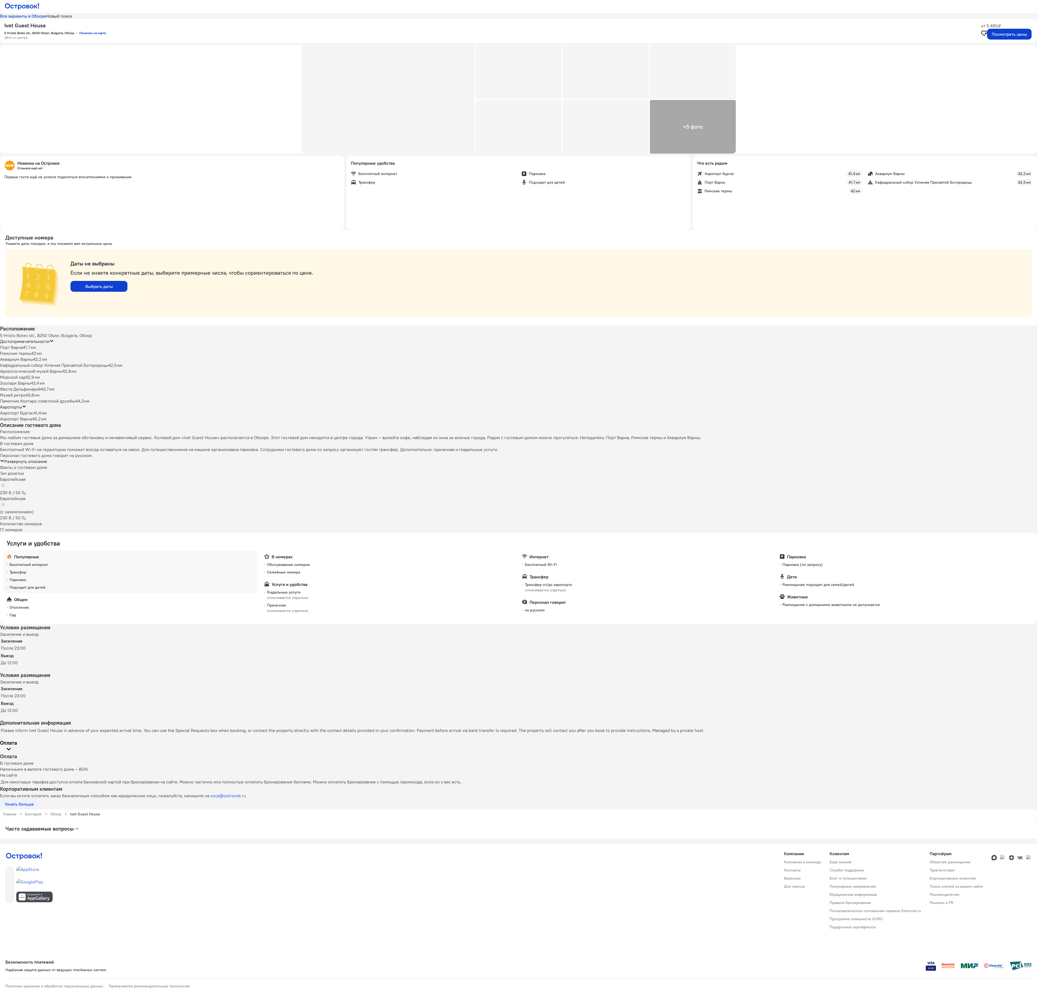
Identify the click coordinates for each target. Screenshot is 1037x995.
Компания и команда (802, 862)
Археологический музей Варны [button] (31, 371)
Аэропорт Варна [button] (16, 419)
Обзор (55, 814)
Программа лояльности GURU (856, 918)
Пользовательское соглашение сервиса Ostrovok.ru (875, 910)
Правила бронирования (850, 902)
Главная (9, 814)
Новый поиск (59, 16)
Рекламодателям (944, 894)
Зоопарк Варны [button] (15, 383)
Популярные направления (853, 886)
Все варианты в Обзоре (23, 16)
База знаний (840, 862)
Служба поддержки (847, 870)
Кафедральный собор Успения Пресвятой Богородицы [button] (54, 365)
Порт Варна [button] (11, 347)
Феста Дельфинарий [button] (20, 389)
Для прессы (794, 886)
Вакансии (792, 878)
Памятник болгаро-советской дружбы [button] (37, 401)
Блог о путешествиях (848, 878)
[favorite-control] (984, 34)
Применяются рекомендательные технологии (149, 986)
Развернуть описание (25, 461)
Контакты (792, 870)
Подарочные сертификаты (853, 927)
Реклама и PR (941, 902)
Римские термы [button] (15, 353)
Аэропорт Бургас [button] (16, 413)
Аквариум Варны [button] (16, 359)
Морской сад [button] (12, 377)
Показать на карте (92, 33)
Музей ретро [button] (12, 395)
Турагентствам (942, 870)
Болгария (33, 814)
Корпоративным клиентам (953, 878)
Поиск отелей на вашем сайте (956, 886)
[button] (388, 99)
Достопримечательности (24, 341)
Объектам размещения (950, 862)
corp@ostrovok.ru (228, 795)
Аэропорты (11, 407)
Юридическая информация (853, 894)
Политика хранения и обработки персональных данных (54, 986)
